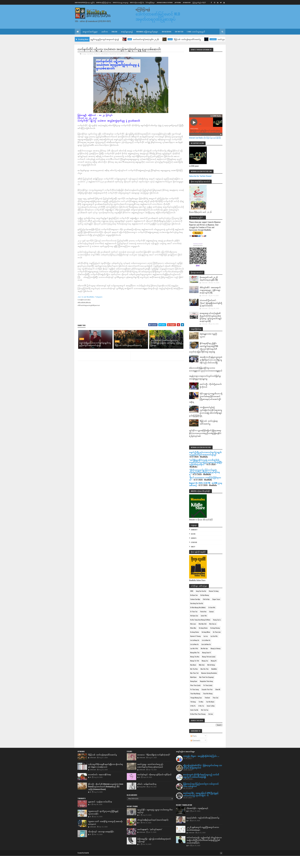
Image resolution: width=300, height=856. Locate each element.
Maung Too (205, 661)
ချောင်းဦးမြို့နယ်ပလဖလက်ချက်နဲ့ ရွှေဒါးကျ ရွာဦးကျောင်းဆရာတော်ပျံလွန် (205, 453)
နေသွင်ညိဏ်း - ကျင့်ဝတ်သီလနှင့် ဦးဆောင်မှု (203, 817)
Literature (194, 542)
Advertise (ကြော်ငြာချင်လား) (103, 2)
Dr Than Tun (193, 612)
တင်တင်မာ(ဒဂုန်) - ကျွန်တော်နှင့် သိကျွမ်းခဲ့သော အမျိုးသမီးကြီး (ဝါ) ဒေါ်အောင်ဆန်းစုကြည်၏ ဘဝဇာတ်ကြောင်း (204, 840)
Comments (196, 740)
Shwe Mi (217, 689)
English (114, 31)
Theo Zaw (215, 698)
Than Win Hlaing (207, 693)
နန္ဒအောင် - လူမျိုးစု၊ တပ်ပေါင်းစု (100, 801)
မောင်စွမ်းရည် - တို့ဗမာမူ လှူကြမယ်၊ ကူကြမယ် (154, 774)
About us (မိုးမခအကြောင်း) (137, 2)
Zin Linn (210, 714)
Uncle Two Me (194, 710)
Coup (138, 39)
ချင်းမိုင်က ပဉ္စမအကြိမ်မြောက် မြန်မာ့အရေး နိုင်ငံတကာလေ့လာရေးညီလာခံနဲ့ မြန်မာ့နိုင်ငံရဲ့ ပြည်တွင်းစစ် (205, 433)
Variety (193, 547)
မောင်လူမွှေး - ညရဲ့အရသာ (195, 39)
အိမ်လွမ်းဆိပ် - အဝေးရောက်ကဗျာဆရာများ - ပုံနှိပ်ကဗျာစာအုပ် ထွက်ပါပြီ (210, 290)
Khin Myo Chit (202, 624)
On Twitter (179, 31)
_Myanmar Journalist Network (164, 2)
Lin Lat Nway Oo (194, 640)
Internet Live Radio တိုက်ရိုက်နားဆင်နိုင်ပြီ (205, 137)
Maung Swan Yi (206, 653)
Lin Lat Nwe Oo (206, 640)
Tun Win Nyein (210, 702)
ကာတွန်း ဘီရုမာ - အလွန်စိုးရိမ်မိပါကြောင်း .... (201, 756)
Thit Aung (193, 702)
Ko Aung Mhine (206, 632)
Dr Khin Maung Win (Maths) (198, 607)
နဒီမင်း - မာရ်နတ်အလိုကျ (146, 784)
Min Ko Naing (211, 665)
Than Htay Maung (195, 693)
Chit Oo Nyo (206, 599)
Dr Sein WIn (211, 607)
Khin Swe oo (212, 624)
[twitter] (221, 2)
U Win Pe (192, 706)
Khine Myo (193, 628)
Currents (90, 54)
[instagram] (214, 2)
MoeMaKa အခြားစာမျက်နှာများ (147, 31)
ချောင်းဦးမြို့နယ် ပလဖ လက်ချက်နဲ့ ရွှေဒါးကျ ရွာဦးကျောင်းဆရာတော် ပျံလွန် (95, 344)
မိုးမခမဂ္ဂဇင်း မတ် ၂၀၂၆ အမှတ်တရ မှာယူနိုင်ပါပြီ (209, 278)
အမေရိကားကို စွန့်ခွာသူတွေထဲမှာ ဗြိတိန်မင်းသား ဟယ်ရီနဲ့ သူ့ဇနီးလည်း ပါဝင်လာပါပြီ (211, 360)
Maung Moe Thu (194, 653)
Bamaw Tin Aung (213, 591)
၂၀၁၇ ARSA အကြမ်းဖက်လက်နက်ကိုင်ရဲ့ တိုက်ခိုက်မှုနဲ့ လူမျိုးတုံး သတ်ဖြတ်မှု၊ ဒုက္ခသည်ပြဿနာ (166, 342)
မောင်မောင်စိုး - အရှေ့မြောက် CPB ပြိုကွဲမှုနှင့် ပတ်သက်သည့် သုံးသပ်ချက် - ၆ (200, 794)
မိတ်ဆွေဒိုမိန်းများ (150, 2)
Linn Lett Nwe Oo (206, 644)
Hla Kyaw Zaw (194, 616)
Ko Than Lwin (217, 632)
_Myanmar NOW (187, 2)
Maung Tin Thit (194, 661)
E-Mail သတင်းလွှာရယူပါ (196, 31)
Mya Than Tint (194, 673)
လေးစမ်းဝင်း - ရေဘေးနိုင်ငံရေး (99, 774)
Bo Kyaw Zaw (194, 595)
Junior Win (204, 616)
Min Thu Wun (194, 669)
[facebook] (211, 2)
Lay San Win (214, 636)
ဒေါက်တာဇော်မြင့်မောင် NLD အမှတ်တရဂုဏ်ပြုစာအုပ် (158, 16)
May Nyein (193, 665)
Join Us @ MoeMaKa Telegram (90, 297)
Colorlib (86, 853)
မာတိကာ (104, 31)
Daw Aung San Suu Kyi (196, 603)
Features (97, 54)
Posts (194, 736)
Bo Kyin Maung (205, 595)
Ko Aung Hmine (203, 628)
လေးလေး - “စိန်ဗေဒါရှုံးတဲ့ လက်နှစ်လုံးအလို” (153, 754)
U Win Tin (201, 706)
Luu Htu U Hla (194, 648)
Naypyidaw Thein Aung (206, 681)
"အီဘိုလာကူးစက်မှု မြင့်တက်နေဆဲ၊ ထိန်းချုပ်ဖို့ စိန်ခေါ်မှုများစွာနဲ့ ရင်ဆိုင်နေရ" (204, 472)
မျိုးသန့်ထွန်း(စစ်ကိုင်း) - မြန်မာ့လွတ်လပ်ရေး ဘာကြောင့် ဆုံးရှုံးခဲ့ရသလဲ (202, 766)
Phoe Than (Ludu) (195, 685)
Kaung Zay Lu (217, 620)
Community (194, 530)
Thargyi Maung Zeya (196, 698)
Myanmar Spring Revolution (119, 54)
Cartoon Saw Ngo (195, 599)
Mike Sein (201, 665)
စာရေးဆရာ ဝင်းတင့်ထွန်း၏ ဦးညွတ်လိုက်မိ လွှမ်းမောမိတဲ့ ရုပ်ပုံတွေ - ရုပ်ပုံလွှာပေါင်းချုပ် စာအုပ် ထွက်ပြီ (211, 317)
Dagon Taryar (216, 599)
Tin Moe (201, 702)
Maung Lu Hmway (215, 648)
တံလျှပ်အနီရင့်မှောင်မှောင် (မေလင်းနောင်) (152, 819)
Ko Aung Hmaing (215, 628)
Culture (193, 534)
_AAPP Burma (177, 2)
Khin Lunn (193, 624)
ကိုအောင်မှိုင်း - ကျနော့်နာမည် (197, 808)
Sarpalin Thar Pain (207, 689)
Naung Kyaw (193, 681)
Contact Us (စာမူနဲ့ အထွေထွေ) (120, 2)
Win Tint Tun (204, 710)
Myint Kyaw (193, 677)
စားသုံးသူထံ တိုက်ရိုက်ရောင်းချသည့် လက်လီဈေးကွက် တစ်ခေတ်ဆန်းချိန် (201, 775)
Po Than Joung (194, 689)
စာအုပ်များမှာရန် (127, 31)
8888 (97, 39)
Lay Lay (206, 636)
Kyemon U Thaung (195, 636)
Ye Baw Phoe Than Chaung (197, 714)
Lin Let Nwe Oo (194, 644)
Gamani (211, 612)
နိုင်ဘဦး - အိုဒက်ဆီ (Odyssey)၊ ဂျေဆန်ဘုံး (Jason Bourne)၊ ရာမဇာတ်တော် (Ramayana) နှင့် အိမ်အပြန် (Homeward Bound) (105, 786)
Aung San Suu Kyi (201, 591)
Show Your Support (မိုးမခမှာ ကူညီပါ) (84, 2)
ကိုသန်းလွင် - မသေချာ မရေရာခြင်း (101, 831)
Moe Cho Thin (204, 669)
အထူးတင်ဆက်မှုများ (90, 31)
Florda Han (203, 612)
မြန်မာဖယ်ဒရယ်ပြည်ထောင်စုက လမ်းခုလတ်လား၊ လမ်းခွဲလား (201, 784)
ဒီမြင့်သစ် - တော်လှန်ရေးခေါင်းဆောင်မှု (155, 39)
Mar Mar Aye (204, 648)
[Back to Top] (221, 853)
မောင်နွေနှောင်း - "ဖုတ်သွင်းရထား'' (149, 829)
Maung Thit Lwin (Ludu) (208, 657)
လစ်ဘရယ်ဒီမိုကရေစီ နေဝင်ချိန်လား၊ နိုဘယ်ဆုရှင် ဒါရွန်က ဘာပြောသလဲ (105, 765)
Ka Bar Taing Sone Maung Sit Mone (200, 620)
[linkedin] (217, 2)
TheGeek (207, 698)
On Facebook (166, 31)
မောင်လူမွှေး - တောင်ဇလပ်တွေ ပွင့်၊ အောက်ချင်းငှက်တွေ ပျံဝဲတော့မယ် (150, 765)
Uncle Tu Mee (211, 706)
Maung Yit (213, 661)
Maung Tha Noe (194, 657)
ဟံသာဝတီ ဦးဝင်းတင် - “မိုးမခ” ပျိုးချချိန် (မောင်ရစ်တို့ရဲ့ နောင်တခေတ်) (211, 303)
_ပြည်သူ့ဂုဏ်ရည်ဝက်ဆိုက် (199, 2)
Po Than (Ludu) (207, 685)
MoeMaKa (105, 54)
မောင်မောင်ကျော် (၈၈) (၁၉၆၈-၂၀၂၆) (114, 39)
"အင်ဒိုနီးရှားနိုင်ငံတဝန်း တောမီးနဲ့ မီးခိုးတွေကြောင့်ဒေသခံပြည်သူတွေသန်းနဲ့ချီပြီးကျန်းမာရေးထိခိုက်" (205, 462)
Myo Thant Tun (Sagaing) (206, 677)
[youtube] (224, 2)
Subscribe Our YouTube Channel (200, 176)
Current (181, 39)
